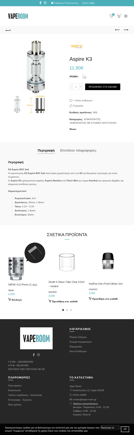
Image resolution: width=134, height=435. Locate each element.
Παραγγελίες (75, 346)
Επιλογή (17, 300)
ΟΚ (125, 429)
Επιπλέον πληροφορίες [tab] (78, 150)
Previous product (118, 30)
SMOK (11, 290)
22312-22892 (79, 395)
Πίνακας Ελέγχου (78, 337)
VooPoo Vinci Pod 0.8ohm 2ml (105, 283)
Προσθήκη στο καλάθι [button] (65, 301)
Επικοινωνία (14, 390)
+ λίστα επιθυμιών (82, 100)
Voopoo (93, 289)
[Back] (8, 30)
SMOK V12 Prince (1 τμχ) (22, 284)
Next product (126, 30)
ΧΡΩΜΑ (73, 76)
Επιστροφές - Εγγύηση (20, 399)
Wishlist (113, 14)
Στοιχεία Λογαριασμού (80, 341)
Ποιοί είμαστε (15, 385)
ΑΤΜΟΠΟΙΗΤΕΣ (92, 119)
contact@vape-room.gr (84, 399)
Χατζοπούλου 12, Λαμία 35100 (88, 390)
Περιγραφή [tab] (46, 150)
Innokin (53, 292)
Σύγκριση (78, 105)
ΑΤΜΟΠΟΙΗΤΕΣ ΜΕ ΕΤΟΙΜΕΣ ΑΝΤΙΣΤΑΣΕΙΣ (93, 123)
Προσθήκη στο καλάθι (103, 87)
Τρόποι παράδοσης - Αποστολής (25, 395)
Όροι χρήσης (14, 404)
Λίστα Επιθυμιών (78, 351)
